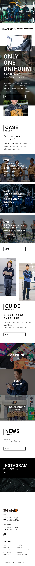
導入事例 (20, 545)
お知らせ (6, 547)
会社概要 (20, 552)
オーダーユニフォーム (23, 550)
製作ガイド (20, 547)
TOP (5, 545)
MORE (7, 249)
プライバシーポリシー (23, 554)
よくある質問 (7, 552)
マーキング (7, 550)
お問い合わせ (7, 554)
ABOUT (7, 96)
